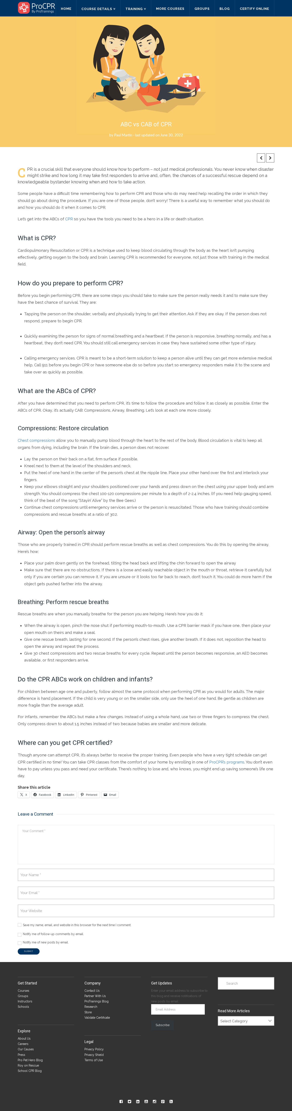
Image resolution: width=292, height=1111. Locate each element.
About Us (24, 1038)
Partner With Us (95, 996)
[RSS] (171, 1102)
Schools (23, 1006)
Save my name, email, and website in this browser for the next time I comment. (77, 925)
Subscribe (163, 1025)
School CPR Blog (30, 1071)
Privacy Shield (94, 1054)
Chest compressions (36, 440)
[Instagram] (154, 1102)
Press (21, 1054)
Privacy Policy (94, 1049)
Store (88, 1012)
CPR (69, 219)
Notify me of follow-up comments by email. (53, 934)
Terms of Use (93, 1060)
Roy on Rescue (28, 1065)
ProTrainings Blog (96, 1001)
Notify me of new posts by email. (46, 942)
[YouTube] (146, 1102)
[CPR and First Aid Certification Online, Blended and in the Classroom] (36, 7)
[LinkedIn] (137, 1102)
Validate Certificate (97, 1017)
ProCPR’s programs (226, 762)
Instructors (25, 1001)
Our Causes (26, 1049)
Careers (23, 1044)
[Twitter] (129, 1102)
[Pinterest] (162, 1102)
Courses (23, 990)
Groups (23, 996)
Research (90, 1006)
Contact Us (92, 990)
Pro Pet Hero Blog (30, 1060)
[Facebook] (121, 1102)
